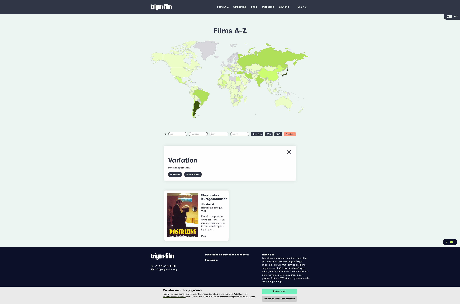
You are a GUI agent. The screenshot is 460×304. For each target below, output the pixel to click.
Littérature (175, 174)
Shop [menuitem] (254, 6)
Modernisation (193, 174)
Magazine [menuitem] (268, 6)
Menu (302, 8)
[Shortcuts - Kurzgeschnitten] (182, 215)
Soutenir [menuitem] (284, 6)
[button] (265, 80)
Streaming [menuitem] (239, 6)
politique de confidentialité (174, 297)
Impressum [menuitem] (211, 260)
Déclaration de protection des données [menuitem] (227, 254)
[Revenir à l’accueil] (171, 7)
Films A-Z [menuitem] (223, 6)
